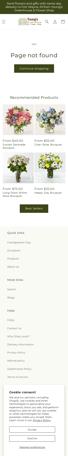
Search (11, 289)
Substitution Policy (19, 369)
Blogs (11, 297)
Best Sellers (34, 208)
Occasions (13, 250)
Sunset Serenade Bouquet (14, 146)
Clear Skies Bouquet (48, 144)
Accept (32, 429)
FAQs (10, 320)
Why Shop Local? (18, 336)
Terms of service (17, 377)
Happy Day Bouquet (48, 192)
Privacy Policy (42, 420)
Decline (32, 438)
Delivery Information (20, 344)
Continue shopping (34, 68)
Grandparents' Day (19, 242)
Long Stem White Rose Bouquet (15, 194)
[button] (47, 22)
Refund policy (16, 360)
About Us (13, 266)
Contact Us (14, 328)
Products (13, 258)
